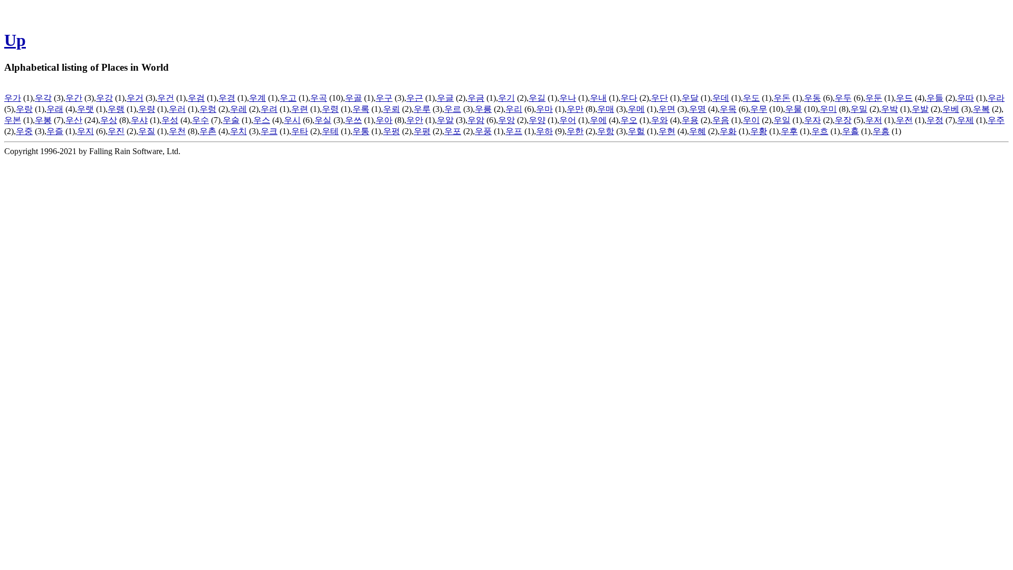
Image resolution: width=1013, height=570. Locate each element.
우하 (544, 131)
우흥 (881, 131)
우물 (793, 108)
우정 (934, 120)
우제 (965, 120)
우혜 (697, 131)
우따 (965, 97)
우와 (659, 120)
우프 (513, 131)
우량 (146, 108)
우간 (73, 97)
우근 (414, 97)
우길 (537, 97)
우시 (292, 120)
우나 (567, 97)
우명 (697, 108)
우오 (628, 120)
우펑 (391, 131)
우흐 (819, 131)
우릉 (483, 108)
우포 (452, 131)
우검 (196, 97)
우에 (598, 120)
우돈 (781, 97)
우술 (231, 120)
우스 (261, 120)
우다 (628, 97)
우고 (288, 97)
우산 (73, 120)
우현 (666, 131)
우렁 (207, 108)
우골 (353, 97)
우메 (636, 108)
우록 (360, 108)
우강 (104, 97)
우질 (146, 131)
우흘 (850, 131)
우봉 (43, 120)
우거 (135, 97)
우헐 (636, 131)
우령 (330, 108)
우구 (384, 97)
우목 (728, 108)
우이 (751, 120)
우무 (758, 108)
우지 (85, 131)
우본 (12, 120)
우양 (537, 120)
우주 (996, 120)
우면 (666, 108)
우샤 (139, 120)
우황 (758, 131)
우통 (360, 131)
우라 (996, 97)
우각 (43, 97)
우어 (567, 120)
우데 (720, 97)
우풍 (483, 131)
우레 (238, 108)
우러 (177, 108)
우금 (475, 97)
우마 (544, 108)
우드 (904, 97)
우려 (269, 108)
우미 (828, 108)
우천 (177, 131)
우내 (598, 97)
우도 (751, 97)
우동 (812, 97)
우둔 (873, 97)
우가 (12, 97)
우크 (269, 131)
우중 (24, 131)
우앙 (506, 120)
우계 (257, 97)
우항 (605, 131)
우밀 (858, 108)
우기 (506, 97)
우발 (920, 108)
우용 (690, 120)
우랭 (116, 108)
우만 (575, 108)
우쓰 (353, 120)
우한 (575, 131)
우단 (659, 97)
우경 (226, 97)
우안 (414, 120)
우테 (330, 131)
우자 (812, 120)
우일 (781, 120)
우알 (445, 120)
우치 (238, 131)
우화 (728, 131)
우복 (981, 108)
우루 (422, 108)
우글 (445, 97)
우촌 (207, 131)
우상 (108, 120)
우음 (720, 120)
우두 (843, 97)
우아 (384, 120)
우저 (873, 120)
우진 (116, 131)
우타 (299, 131)
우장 (843, 120)
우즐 (54, 131)
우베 (950, 108)
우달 (690, 97)
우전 (904, 120)
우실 (322, 120)
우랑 (24, 108)
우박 (889, 108)
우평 (422, 131)
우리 (513, 108)
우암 (475, 120)
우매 (605, 108)
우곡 (318, 97)
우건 (165, 97)
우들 (934, 97)
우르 (452, 108)
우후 (789, 131)
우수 (200, 120)
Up (15, 40)
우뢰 (391, 108)
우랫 (85, 108)
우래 (54, 108)
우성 (169, 120)
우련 (299, 108)
